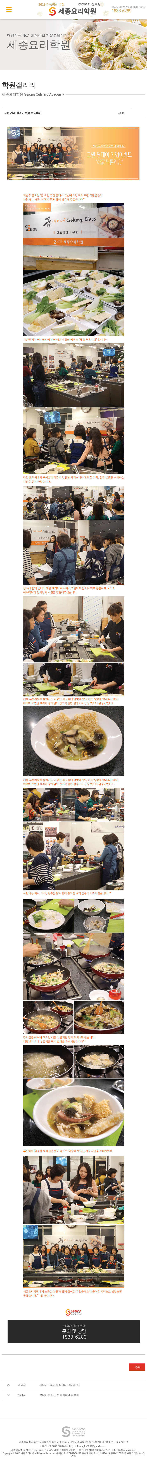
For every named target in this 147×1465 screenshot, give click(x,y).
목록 (137, 1367)
